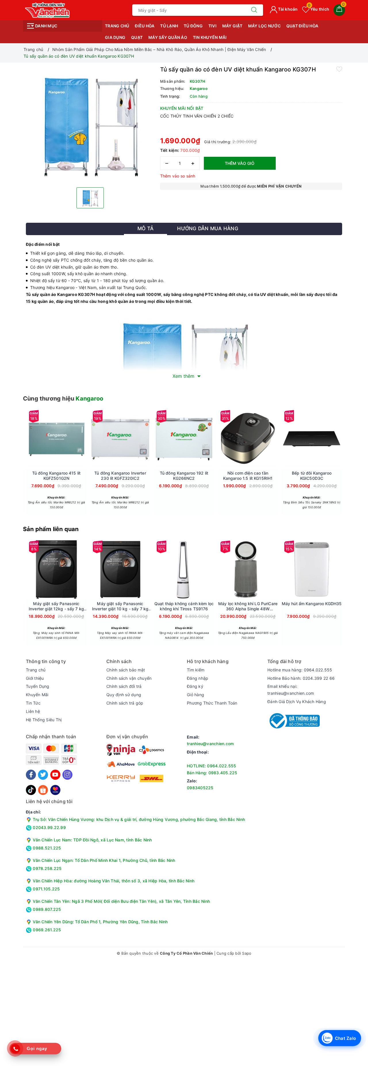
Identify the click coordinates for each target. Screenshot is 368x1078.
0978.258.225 (47, 868)
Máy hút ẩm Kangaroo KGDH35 (312, 603)
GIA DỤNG (115, 37)
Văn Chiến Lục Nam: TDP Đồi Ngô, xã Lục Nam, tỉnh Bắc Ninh (92, 839)
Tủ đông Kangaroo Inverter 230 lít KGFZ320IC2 (120, 476)
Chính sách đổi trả (124, 686)
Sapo (246, 953)
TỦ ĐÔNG (193, 25)
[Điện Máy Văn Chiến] (47, 9)
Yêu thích (318, 9)
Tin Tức (33, 703)
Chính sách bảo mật (125, 669)
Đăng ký (195, 686)
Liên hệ (33, 711)
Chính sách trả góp (124, 703)
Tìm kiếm (195, 669)
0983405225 (200, 787)
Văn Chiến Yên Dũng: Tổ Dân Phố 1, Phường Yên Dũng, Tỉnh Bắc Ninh (100, 921)
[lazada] (55, 789)
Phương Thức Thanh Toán (212, 703)
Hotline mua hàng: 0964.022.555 (299, 669)
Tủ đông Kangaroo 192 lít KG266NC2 (184, 476)
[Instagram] (67, 775)
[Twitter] (43, 775)
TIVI (212, 25)
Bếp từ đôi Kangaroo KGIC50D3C (311, 476)
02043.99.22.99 (49, 827)
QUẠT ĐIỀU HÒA (302, 25)
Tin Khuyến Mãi (210, 37)
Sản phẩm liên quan (51, 529)
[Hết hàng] (93, 439)
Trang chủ (117, 25)
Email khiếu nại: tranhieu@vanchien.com (290, 690)
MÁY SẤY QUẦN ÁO (167, 37)
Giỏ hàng (195, 694)
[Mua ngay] (29, 439)
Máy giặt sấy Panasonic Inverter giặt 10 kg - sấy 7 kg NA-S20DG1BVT (120, 606)
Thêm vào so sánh (177, 175)
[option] (90, 124)
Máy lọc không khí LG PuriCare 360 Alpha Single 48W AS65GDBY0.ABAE (247, 606)
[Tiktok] (31, 789)
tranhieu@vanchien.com (210, 743)
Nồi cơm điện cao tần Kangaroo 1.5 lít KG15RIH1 (248, 476)
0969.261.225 (46, 929)
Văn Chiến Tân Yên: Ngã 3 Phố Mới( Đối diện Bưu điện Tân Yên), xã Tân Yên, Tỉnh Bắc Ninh (121, 901)
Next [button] (358, 466)
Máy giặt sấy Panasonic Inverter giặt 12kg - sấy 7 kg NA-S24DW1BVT (56, 606)
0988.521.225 (46, 847)
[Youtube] (55, 775)
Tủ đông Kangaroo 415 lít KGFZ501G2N (56, 476)
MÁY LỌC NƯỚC (264, 25)
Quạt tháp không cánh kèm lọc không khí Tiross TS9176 (184, 606)
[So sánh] (83, 439)
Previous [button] (10, 466)
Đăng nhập (197, 678)
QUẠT (137, 37)
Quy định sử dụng (123, 694)
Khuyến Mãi (37, 694)
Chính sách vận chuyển (129, 678)
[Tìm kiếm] (254, 10)
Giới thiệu (35, 678)
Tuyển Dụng (37, 686)
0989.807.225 (46, 909)
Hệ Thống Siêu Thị (44, 719)
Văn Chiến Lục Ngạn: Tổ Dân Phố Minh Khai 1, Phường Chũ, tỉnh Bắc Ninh (104, 860)
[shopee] (43, 789)
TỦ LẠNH (169, 25)
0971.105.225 (46, 888)
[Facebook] (31, 775)
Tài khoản (287, 9)
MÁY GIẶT (232, 25)
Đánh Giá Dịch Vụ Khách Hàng (296, 701)
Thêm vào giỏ (239, 163)
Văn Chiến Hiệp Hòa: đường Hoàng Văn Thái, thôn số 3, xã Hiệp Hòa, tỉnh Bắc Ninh (113, 880)
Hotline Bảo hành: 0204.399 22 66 (301, 678)
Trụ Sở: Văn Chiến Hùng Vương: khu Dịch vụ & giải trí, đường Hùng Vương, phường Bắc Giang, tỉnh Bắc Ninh (138, 819)
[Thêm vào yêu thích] (339, 68)
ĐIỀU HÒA (144, 25)
